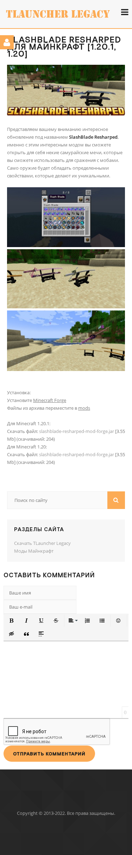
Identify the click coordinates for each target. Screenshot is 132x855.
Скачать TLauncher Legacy (42, 543)
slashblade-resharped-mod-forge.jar (76, 431)
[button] (11, 620)
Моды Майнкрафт (34, 551)
